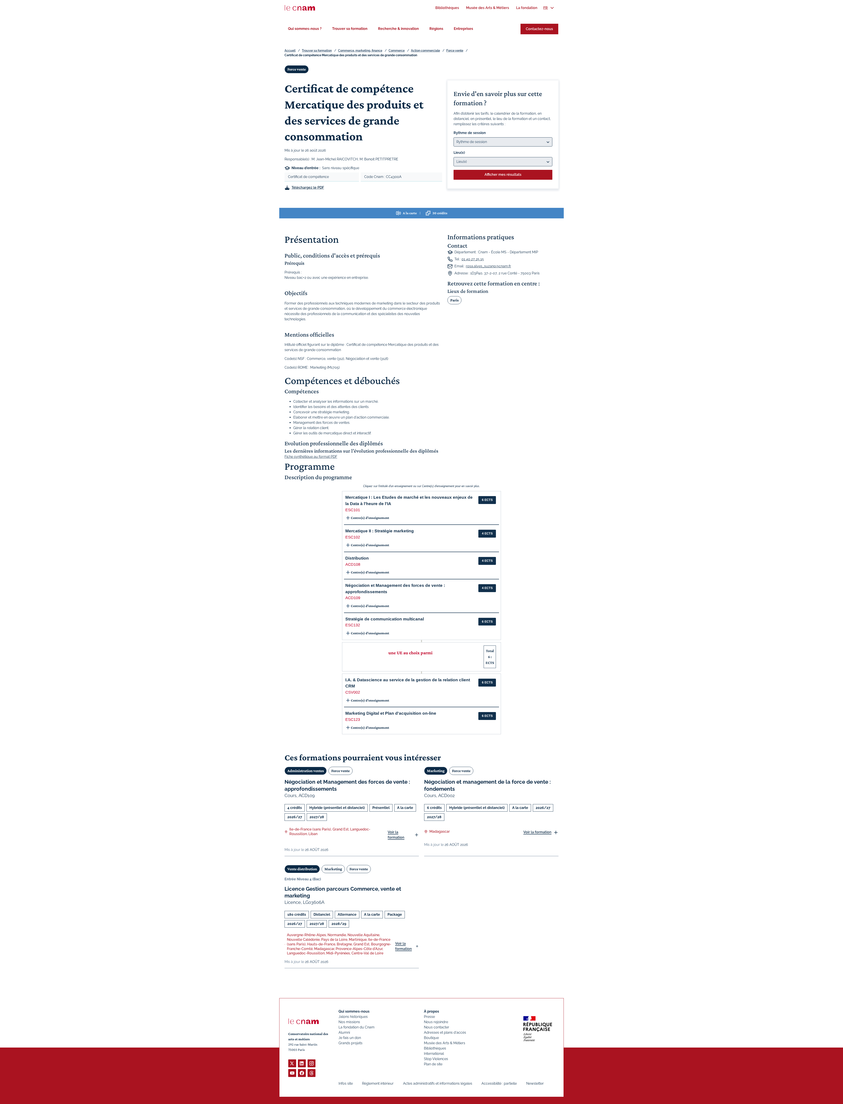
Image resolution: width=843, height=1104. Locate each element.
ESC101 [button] (352, 510)
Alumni (344, 1032)
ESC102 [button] (352, 537)
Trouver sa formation (349, 29)
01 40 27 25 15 (472, 259)
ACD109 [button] (352, 598)
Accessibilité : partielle (499, 1083)
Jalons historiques (353, 1017)
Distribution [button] (357, 558)
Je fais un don (350, 1038)
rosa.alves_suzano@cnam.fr (488, 266)
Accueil (290, 50)
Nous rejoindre (436, 1022)
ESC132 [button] (352, 625)
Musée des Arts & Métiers (444, 1043)
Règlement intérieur (378, 1083)
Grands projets (350, 1043)
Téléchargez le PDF (308, 187)
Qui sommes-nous (354, 1011)
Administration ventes (305, 771)
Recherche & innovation (398, 29)
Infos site (346, 1083)
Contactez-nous (539, 29)
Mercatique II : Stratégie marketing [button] (379, 531)
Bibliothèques (435, 1048)
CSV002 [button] (352, 692)
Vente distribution (302, 869)
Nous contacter (436, 1027)
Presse (429, 1017)
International (434, 1053)
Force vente (454, 50)
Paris (454, 300)
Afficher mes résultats (503, 174)
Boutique (431, 1038)
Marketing (436, 771)
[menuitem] (447, 8)
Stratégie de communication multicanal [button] (384, 619)
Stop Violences (436, 1059)
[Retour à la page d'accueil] (300, 8)
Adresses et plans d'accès (445, 1032)
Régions (436, 29)
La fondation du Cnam (357, 1027)
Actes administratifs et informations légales (437, 1083)
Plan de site (433, 1064)
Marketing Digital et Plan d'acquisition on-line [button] (390, 713)
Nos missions (349, 1022)
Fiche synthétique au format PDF (311, 457)
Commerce (397, 50)
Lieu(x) (459, 152)
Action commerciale (425, 50)
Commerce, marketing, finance (360, 50)
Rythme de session (470, 133)
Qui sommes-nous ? (305, 29)
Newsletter (535, 1083)
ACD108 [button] (352, 564)
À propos (431, 1011)
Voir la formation (396, 834)
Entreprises (463, 29)
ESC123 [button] (352, 719)
